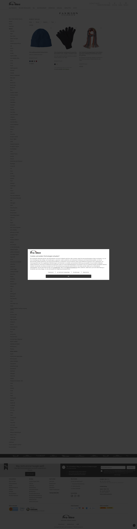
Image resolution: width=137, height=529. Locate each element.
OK (68, 276)
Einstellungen (56, 267)
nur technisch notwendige (63, 272)
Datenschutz (86, 272)
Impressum (51, 272)
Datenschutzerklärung (71, 267)
